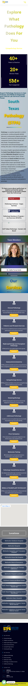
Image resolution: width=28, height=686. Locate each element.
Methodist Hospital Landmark (14, 574)
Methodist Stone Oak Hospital (14, 557)
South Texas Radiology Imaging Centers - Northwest (14, 592)
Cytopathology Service (9, 646)
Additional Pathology (8, 655)
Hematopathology (8, 649)
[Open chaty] (4, 682)
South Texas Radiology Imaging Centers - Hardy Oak (14, 586)
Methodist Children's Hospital (14, 541)
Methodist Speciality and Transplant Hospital (14, 551)
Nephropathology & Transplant (10, 642)
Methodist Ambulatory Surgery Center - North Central (14, 603)
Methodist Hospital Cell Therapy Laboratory (14, 568)
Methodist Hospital (14, 546)
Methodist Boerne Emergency (14, 562)
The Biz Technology (14, 684)
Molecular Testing (7, 659)
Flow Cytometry (7, 657)
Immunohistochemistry (9, 644)
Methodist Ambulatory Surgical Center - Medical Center (14, 610)
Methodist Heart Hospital (14, 598)
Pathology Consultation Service (10, 661)
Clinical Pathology (7, 638)
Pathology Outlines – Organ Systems (14, 205)
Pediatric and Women (8, 640)
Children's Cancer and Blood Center (14, 580)
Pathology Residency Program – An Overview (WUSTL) (14, 217)
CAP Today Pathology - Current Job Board (14, 230)
